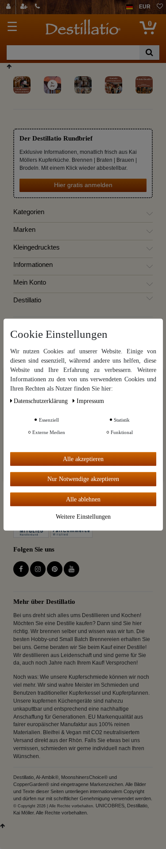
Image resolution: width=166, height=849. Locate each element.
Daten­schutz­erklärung (41, 400)
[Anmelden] (9, 7)
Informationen (33, 264)
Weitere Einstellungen (83, 516)
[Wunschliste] (160, 7)
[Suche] (149, 52)
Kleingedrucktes (36, 247)
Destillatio (27, 300)
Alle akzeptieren (83, 458)
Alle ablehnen (83, 499)
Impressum (90, 400)
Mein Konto (29, 282)
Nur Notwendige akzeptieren (83, 479)
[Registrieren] (24, 7)
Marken (24, 229)
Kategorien (28, 211)
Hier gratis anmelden (83, 184)
